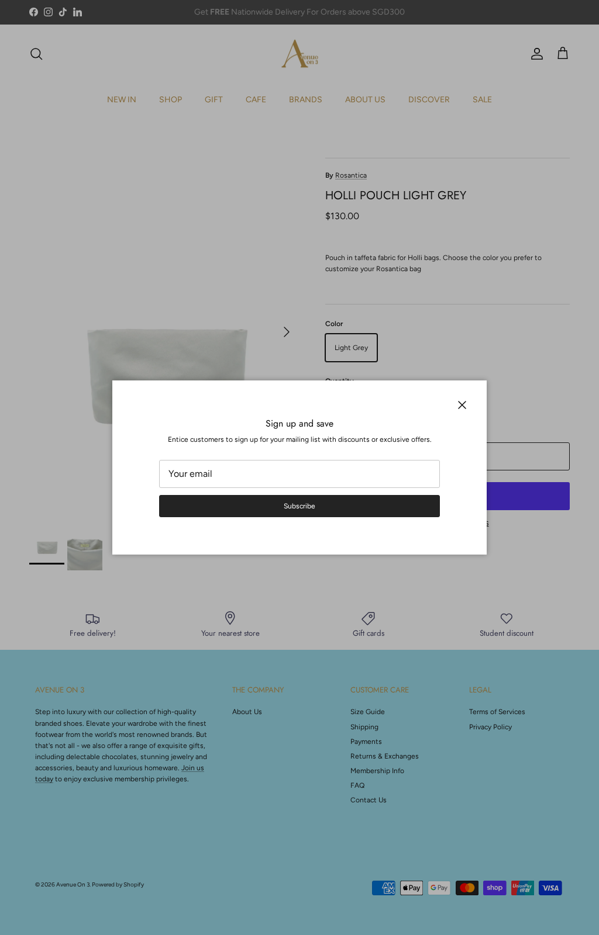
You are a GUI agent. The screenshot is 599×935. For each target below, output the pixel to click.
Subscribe (299, 506)
